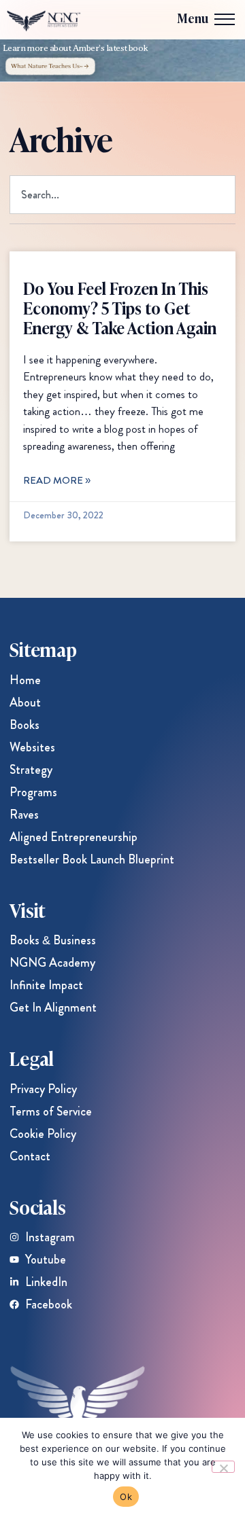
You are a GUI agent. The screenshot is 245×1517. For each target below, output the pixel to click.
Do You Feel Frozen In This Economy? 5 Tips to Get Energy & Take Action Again (119, 307)
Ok (126, 1496)
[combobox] (122, 194)
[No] (223, 1467)
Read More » (57, 480)
